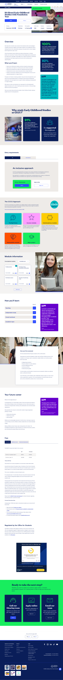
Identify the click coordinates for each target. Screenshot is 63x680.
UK (12, 157)
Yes (27, 636)
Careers (40, 1)
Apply (11, 20)
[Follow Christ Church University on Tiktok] (54, 645)
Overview (17, 1)
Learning (36, 1)
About (22, 4)
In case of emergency (19, 650)
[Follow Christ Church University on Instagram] (47, 645)
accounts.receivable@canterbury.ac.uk (14, 513)
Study (15, 4)
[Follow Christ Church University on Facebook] (44, 645)
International (29, 4)
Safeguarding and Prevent (9, 656)
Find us (17, 645)
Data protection (30, 655)
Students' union (7, 649)
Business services (43, 4)
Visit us (24, 20)
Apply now (41, 185)
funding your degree (17, 507)
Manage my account (8, 652)
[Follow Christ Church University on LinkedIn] (51, 645)
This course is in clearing (37, 8)
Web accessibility (31, 647)
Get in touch (50, 617)
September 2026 (10, 28)
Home (6, 7)
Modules (31, 1)
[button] (13, 129)
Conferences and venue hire (20, 647)
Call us (22, 185)
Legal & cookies (30, 645)
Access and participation (9, 645)
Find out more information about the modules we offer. (14, 209)
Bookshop (6, 654)
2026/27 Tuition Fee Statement (16, 496)
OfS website (13, 534)
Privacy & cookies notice (32, 659)
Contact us (18, 652)
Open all (34, 304)
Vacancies (18, 649)
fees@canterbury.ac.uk (25, 515)
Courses (9, 7)
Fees (45, 1)
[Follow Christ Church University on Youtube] (57, 645)
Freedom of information (31, 650)
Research (36, 4)
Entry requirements (24, 1)
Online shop (6, 650)
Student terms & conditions (9, 647)
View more (18, 289)
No (34, 636)
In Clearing (27, 28)
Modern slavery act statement (33, 649)
